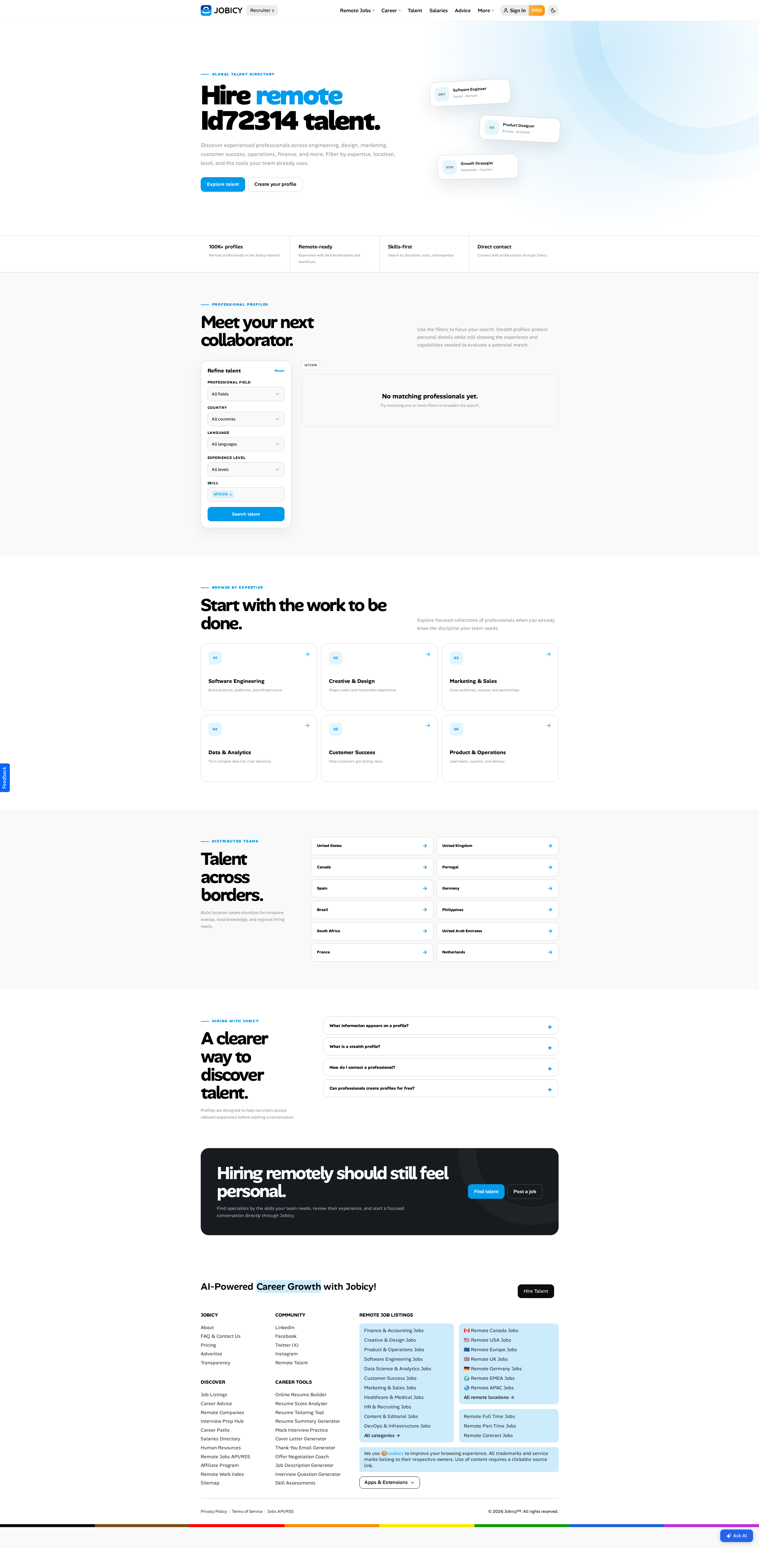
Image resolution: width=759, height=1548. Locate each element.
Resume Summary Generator (307, 1421)
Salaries (438, 10)
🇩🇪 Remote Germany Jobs (493, 1368)
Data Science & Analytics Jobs (397, 1368)
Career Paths (215, 1430)
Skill (213, 483)
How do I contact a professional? (362, 1067)
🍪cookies (392, 1453)
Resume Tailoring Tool (299, 1412)
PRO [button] (537, 10)
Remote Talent (291, 1362)
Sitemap (210, 1483)
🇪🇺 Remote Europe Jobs (490, 1349)
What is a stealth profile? (355, 1046)
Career (389, 10)
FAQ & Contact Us (221, 1336)
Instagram (286, 1354)
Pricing (208, 1345)
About (207, 1327)
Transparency (216, 1362)
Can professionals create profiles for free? (372, 1088)
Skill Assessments (295, 1483)
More (484, 10)
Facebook (285, 1336)
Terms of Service (247, 1511)
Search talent (246, 514)
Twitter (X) (287, 1345)
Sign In (518, 10)
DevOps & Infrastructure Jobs (397, 1426)
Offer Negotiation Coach (302, 1456)
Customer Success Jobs (390, 1378)
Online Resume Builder (301, 1395)
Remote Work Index (222, 1474)
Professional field (229, 382)
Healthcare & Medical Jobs (394, 1397)
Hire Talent (536, 1291)
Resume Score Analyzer (301, 1403)
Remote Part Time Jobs (490, 1426)
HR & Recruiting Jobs (387, 1407)
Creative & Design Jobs (390, 1340)
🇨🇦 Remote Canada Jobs (491, 1330)
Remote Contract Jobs (488, 1435)
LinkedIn (284, 1327)
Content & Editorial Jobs (391, 1416)
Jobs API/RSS (280, 1511)
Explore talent (223, 184)
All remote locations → (489, 1397)
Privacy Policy (214, 1511)
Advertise (211, 1354)
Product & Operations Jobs (394, 1349)
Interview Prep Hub (222, 1421)
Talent (415, 10)
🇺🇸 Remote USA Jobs (487, 1340)
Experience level (227, 458)
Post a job (525, 1191)
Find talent (486, 1191)
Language (219, 433)
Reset (280, 371)
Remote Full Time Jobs (489, 1416)
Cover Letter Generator (300, 1439)
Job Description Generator (304, 1465)
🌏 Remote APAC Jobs (489, 1388)
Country (217, 408)
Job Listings (214, 1395)
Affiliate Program (220, 1465)
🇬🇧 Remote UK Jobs (486, 1359)
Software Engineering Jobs (393, 1359)
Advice (463, 10)
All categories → (382, 1435)
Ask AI (740, 1535)
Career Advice (216, 1403)
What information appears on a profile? (369, 1025)
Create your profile (275, 184)
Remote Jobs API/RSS (225, 1456)
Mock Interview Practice (301, 1430)
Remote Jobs (355, 10)
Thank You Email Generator (305, 1447)
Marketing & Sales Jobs (390, 1388)
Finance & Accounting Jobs (394, 1330)
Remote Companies (222, 1412)
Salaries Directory (220, 1439)
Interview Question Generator (308, 1474)
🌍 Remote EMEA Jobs (489, 1378)
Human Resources (221, 1447)
